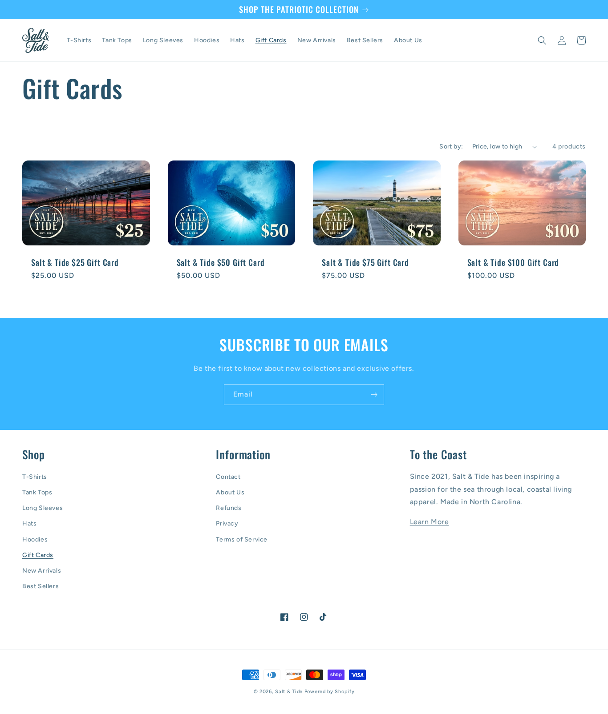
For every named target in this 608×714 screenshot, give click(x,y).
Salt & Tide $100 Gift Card (513, 262)
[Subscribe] (374, 394)
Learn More (429, 521)
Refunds (228, 508)
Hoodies (35, 539)
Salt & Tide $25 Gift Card (75, 262)
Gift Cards (37, 555)
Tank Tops (37, 492)
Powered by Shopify (329, 691)
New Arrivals (41, 570)
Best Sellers (40, 586)
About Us (230, 492)
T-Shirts (34, 477)
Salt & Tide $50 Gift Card (221, 262)
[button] (542, 40)
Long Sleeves (42, 508)
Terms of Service (242, 539)
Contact (228, 477)
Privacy (227, 523)
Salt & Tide (289, 691)
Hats (29, 523)
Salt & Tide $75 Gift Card (365, 262)
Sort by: (451, 146)
